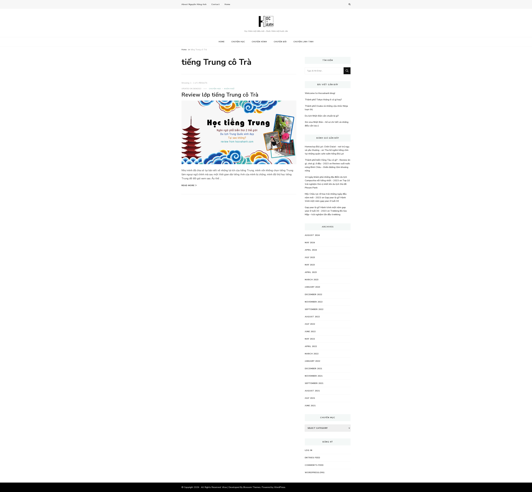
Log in (308, 450)
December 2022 (313, 294)
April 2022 (311, 346)
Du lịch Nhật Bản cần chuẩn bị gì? (322, 115)
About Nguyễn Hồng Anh (194, 4)
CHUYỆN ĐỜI (280, 42)
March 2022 (312, 353)
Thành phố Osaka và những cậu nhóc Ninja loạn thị (326, 107)
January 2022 (312, 361)
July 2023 (310, 257)
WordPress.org (315, 472)
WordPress (279, 487)
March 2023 (312, 279)
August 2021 (312, 390)
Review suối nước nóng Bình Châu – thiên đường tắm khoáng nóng (327, 167)
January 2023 (312, 287)
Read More (188, 185)
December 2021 (313, 368)
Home (227, 4)
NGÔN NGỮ (229, 89)
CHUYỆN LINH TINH (303, 42)
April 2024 (311, 250)
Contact (215, 4)
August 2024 (312, 235)
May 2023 (310, 264)
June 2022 (310, 331)
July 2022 (310, 324)
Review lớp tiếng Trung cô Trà (219, 95)
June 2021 (310, 405)
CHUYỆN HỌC (238, 42)
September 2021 (314, 383)
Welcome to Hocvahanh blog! (320, 93)
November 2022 (314, 302)
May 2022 (310, 339)
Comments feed (314, 465)
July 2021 (310, 398)
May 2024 (310, 242)
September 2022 (314, 309)
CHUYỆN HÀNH (259, 42)
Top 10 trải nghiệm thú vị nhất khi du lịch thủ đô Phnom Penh (327, 184)
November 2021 (314, 376)
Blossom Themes (252, 487)
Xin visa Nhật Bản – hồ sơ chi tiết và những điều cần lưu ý (326, 124)
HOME (222, 42)
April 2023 (311, 272)
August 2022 (312, 316)
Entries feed (312, 457)
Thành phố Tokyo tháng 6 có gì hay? (323, 99)
